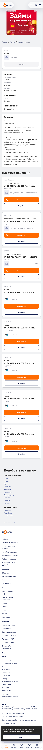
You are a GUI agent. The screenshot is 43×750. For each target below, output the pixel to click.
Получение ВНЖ (8, 642)
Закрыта (21, 64)
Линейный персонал (9, 552)
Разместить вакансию (10, 543)
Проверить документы (6, 674)
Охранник (7, 500)
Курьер (6, 481)
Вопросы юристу (8, 660)
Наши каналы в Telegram (8, 686)
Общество (6, 573)
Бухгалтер (7, 498)
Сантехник (7, 486)
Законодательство (9, 576)
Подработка (8, 513)
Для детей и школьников (7, 647)
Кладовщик (8, 492)
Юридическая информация (7, 592)
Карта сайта (6, 690)
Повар (6, 478)
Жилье (4, 614)
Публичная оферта (9, 723)
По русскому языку (9, 625)
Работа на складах (9, 559)
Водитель (7, 503)
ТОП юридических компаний (9, 668)
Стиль (4, 610)
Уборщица (7, 489)
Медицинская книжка (10, 555)
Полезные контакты (9, 663)
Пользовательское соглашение (13, 716)
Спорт (4, 607)
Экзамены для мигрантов (7, 598)
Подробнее (21, 206)
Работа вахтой (8, 516)
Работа (12, 42)
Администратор (9, 495)
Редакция (5, 656)
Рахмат (4, 42)
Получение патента (9, 635)
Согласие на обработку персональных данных (19, 720)
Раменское (7, 510)
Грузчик (6, 484)
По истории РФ (7, 628)
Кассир (20, 42)
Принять (21, 737)
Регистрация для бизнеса (8, 547)
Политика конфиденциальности (10, 695)
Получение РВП (8, 639)
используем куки (11, 729)
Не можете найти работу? (8, 563)
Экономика (6, 583)
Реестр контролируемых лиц (10, 680)
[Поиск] (31, 5)
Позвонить (21, 200)
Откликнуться (21, 306)
